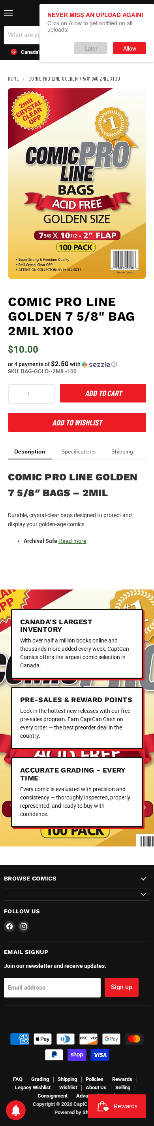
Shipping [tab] (122, 451)
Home (13, 79)
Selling (122, 1087)
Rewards (122, 1079)
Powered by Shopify (77, 1112)
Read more (72, 541)
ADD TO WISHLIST (77, 422)
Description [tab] (29, 451)
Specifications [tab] (78, 451)
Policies (94, 1079)
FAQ (18, 1079)
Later (91, 48)
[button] (77, 364)
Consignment (53, 1096)
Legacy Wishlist (33, 1087)
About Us (96, 1087)
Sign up (121, 987)
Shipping (67, 1079)
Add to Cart (103, 393)
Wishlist (68, 1087)
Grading (40, 1079)
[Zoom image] (133, 266)
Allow (129, 48)
